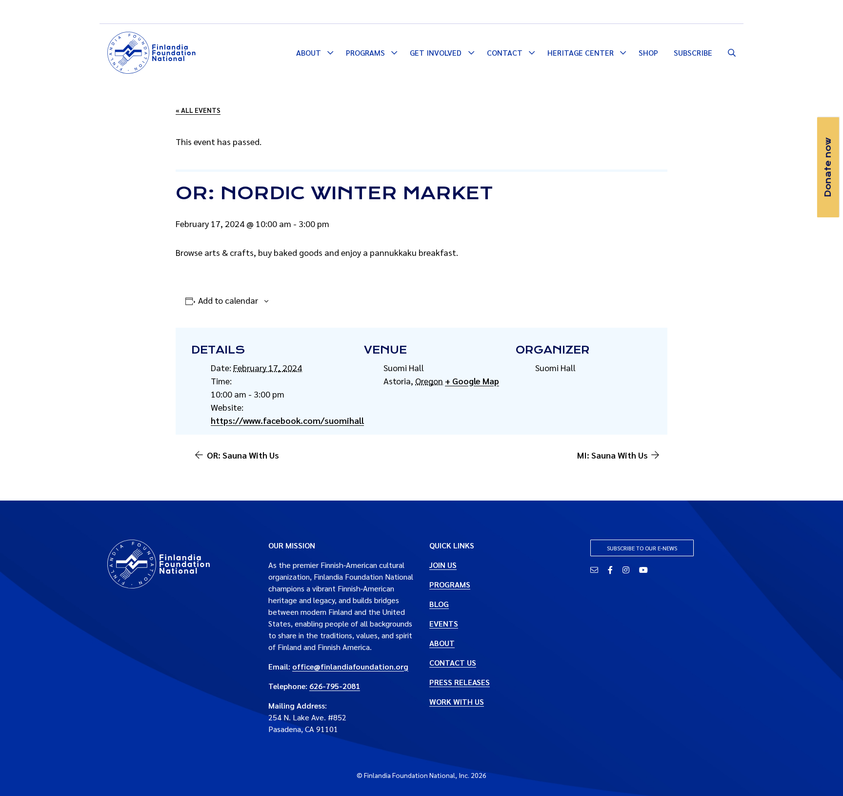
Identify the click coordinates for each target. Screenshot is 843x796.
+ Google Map (472, 380)
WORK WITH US (456, 701)
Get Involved (436, 52)
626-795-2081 (334, 686)
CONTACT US (452, 662)
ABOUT (442, 643)
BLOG (439, 604)
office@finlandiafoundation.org (350, 666)
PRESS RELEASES (459, 682)
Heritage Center (580, 52)
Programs (365, 52)
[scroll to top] (820, 773)
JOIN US (443, 565)
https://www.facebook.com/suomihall (287, 420)
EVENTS (443, 623)
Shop (648, 52)
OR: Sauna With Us (243, 455)
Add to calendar (228, 300)
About (308, 52)
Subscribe (693, 52)
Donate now (828, 167)
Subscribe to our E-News (642, 548)
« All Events (198, 109)
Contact (504, 52)
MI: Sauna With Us (612, 455)
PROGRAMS (449, 584)
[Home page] (151, 51)
